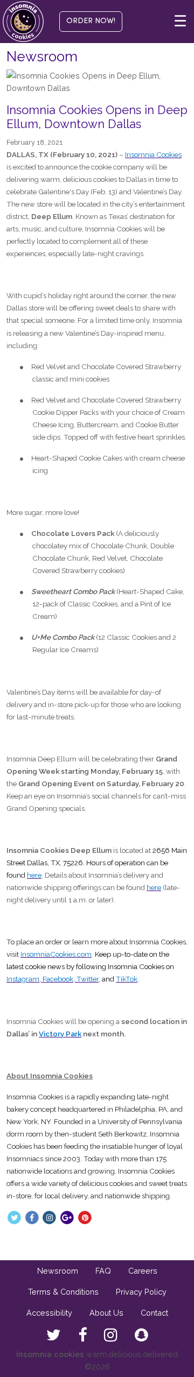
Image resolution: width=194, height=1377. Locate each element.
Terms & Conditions (63, 1291)
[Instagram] (50, 1216)
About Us (106, 1312)
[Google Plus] (67, 1216)
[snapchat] (141, 1335)
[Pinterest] (85, 1216)
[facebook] (82, 1335)
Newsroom (57, 1270)
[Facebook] (32, 1216)
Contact (154, 1312)
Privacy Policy (141, 1291)
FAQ (103, 1270)
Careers (142, 1270)
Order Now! (90, 21)
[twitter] (54, 1335)
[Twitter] (14, 1216)
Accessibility (49, 1312)
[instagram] (110, 1335)
